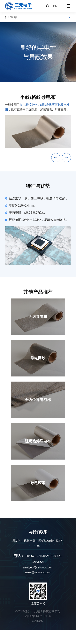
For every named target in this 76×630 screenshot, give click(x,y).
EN (55, 6)
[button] (66, 157)
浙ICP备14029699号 (38, 616)
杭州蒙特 (38, 621)
